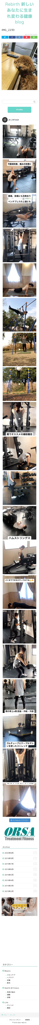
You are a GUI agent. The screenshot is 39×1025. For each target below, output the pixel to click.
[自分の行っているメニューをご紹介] (19, 488)
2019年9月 (20, 858)
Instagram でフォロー (21, 820)
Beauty (8, 971)
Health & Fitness (12, 988)
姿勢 (8, 980)
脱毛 (8, 983)
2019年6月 (20, 869)
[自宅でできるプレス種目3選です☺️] (19, 800)
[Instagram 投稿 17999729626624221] (19, 384)
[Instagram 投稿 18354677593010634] (19, 315)
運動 (8, 995)
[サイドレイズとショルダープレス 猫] (19, 696)
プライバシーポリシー (15, 1020)
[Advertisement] (19, 939)
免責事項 (27, 1020)
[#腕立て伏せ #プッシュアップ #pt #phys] (19, 592)
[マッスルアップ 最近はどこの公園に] (19, 627)
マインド (10, 1005)
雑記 (8, 1008)
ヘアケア (10, 977)
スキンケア (11, 975)
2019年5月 (20, 875)
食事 (8, 997)
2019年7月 (20, 864)
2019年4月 (20, 880)
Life (6, 1002)
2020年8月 (20, 853)
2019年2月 (20, 891)
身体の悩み (11, 992)
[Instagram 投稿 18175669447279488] (19, 349)
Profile (19, 109)
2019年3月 (20, 886)
